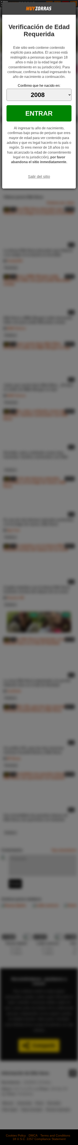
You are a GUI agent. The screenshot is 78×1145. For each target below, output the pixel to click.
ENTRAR (39, 113)
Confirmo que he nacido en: (39, 85)
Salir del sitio (39, 176)
